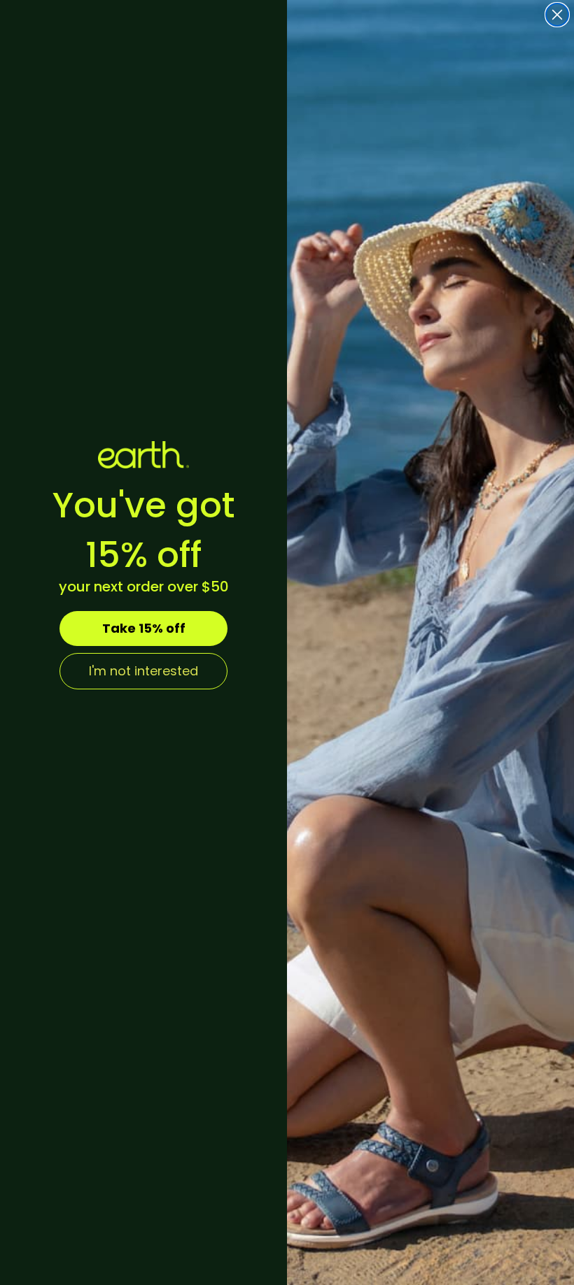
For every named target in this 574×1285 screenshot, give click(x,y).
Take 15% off (144, 628)
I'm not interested (143, 671)
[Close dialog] (557, 14)
